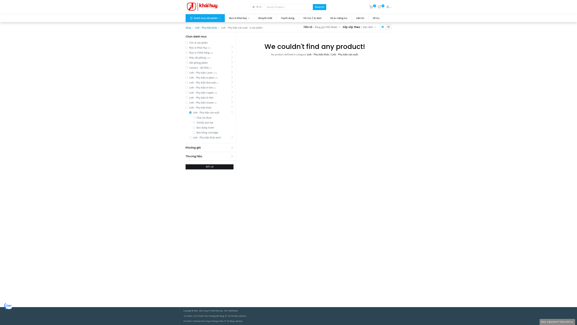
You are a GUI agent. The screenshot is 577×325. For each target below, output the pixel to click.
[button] (258, 7)
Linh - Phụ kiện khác (206, 27)
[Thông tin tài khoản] (388, 7)
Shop (188, 27)
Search (319, 7)
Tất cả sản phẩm (198, 42)
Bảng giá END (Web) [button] (326, 27)
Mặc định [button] (368, 27)
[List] (388, 27)
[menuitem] (265, 18)
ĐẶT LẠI (209, 166)
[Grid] (383, 27)
